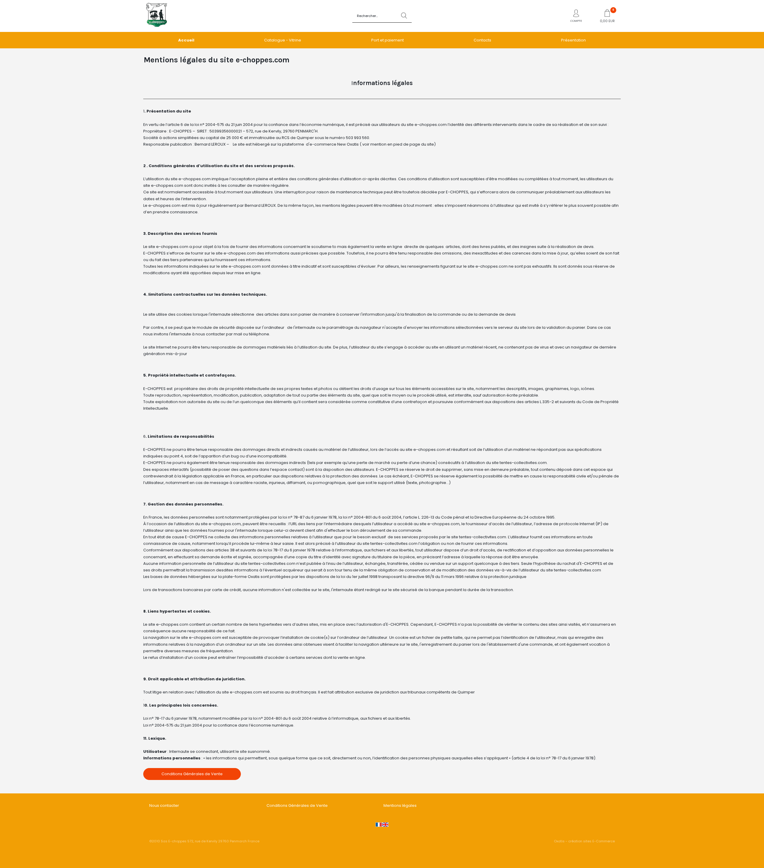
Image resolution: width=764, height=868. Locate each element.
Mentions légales (400, 805)
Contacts (482, 40)
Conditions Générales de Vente (297, 805)
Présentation (573, 40)
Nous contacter (164, 805)
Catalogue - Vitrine (282, 40)
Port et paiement (387, 40)
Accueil (186, 40)
